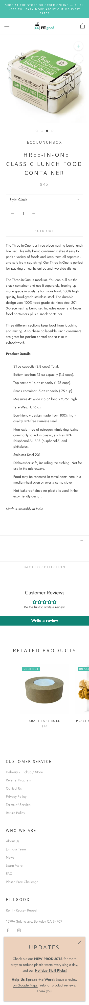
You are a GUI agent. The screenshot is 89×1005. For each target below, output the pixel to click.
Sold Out (44, 231)
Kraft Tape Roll (44, 721)
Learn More (14, 865)
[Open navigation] (6, 26)
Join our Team (16, 849)
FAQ (9, 873)
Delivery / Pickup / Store (24, 772)
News (10, 857)
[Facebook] (7, 930)
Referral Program (18, 780)
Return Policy (15, 812)
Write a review (44, 620)
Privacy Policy (16, 796)
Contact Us (14, 788)
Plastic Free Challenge (22, 881)
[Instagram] (19, 930)
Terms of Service (18, 804)
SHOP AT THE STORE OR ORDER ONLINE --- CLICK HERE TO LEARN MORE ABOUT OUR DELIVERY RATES (44, 9)
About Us (12, 841)
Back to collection (44, 567)
